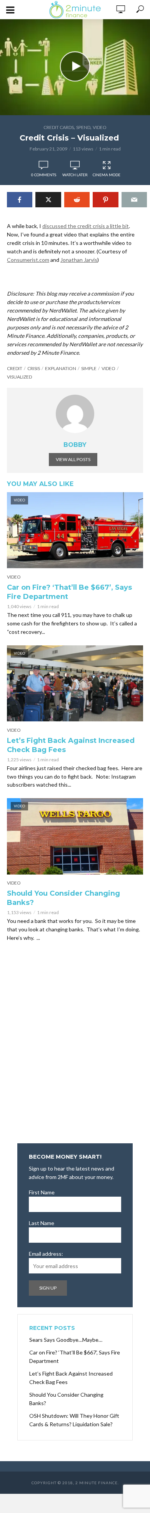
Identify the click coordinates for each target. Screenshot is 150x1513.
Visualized (19, 377)
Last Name (41, 1223)
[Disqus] (75, 1045)
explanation (60, 368)
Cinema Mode (106, 174)
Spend (83, 127)
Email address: (46, 1253)
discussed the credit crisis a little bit (85, 226)
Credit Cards (58, 127)
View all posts (73, 459)
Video (100, 127)
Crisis (33, 368)
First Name (42, 1192)
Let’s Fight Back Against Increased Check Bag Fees (71, 745)
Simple (89, 368)
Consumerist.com (28, 259)
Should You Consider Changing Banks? (63, 898)
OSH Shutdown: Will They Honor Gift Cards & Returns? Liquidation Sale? (74, 1419)
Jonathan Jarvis (78, 259)
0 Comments (43, 174)
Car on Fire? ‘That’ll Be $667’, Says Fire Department (69, 592)
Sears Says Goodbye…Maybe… (65, 1339)
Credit (14, 368)
